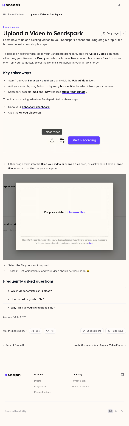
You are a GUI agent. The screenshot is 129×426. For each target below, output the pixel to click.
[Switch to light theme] (116, 411)
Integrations (40, 386)
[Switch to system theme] (110, 411)
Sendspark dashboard (41, 80)
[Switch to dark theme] (122, 411)
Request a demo (42, 392)
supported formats (73, 91)
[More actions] (124, 5)
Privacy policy (79, 380)
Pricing (37, 380)
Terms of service (80, 386)
